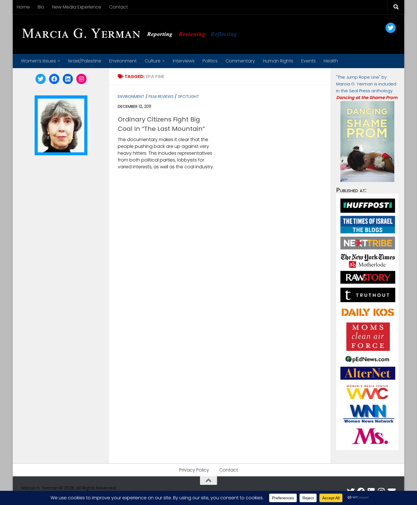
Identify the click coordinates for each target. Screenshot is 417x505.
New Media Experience (76, 7)
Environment (123, 61)
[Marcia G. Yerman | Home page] (131, 34)
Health (331, 61)
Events (308, 61)
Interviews (184, 61)
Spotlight (188, 96)
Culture (153, 61)
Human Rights (278, 61)
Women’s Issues (38, 61)
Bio (41, 7)
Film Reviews (161, 96)
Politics (210, 61)
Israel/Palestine (84, 61)
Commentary (240, 61)
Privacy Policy (194, 470)
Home (23, 7)
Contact (118, 7)
